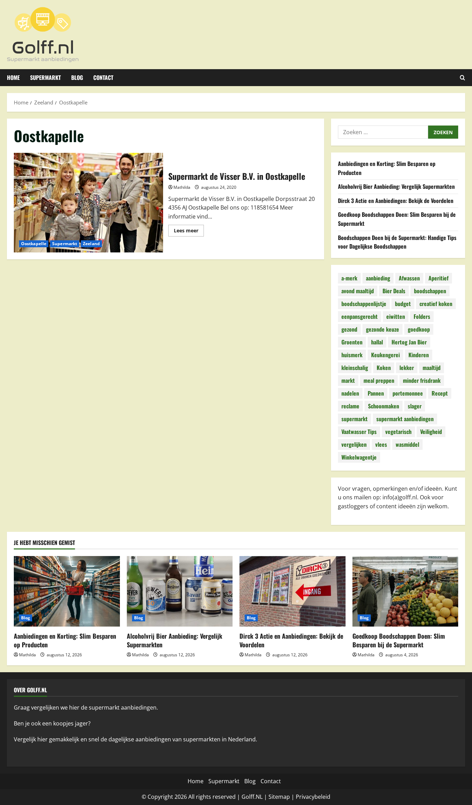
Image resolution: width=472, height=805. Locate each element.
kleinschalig (354, 367)
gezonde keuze (382, 329)
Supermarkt (45, 77)
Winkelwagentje (359, 457)
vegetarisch (398, 431)
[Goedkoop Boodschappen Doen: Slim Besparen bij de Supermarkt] (405, 591)
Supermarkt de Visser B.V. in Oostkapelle (88, 202)
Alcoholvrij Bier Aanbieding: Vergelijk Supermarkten (396, 186)
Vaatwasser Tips (359, 431)
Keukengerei (385, 355)
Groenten (351, 342)
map (284, 797)
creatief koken (435, 303)
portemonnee (408, 393)
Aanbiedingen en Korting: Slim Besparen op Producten (65, 640)
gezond (349, 329)
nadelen (350, 393)
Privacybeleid (313, 797)
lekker (406, 367)
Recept (440, 393)
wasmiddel (407, 444)
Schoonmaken (383, 406)
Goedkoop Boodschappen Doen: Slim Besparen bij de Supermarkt (398, 640)
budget (403, 303)
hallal (377, 342)
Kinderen (418, 355)
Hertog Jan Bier (409, 342)
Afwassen (409, 278)
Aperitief (438, 278)
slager (415, 406)
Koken (384, 367)
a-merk (349, 278)
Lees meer (189, 232)
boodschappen (430, 291)
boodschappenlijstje (363, 303)
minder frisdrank (422, 380)
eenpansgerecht (359, 316)
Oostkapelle (33, 244)
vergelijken (354, 444)
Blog (77, 77)
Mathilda (181, 187)
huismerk (351, 355)
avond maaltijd (357, 291)
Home (13, 77)
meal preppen (379, 380)
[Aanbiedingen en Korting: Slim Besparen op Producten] (67, 591)
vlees (381, 444)
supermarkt (354, 419)
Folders (422, 316)
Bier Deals (394, 291)
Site (273, 797)
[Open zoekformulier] (462, 77)
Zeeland (91, 244)
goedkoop (419, 329)
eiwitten (395, 316)
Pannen (376, 393)
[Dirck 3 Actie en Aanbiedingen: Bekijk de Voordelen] (292, 591)
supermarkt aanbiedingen (405, 419)
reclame (350, 406)
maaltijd (432, 367)
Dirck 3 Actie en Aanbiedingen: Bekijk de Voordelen (395, 200)
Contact (103, 77)
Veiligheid (431, 431)
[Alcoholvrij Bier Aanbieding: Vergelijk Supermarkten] (180, 591)
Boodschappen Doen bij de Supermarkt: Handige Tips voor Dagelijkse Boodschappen (397, 242)
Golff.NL (252, 797)
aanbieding (378, 278)
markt (348, 380)
